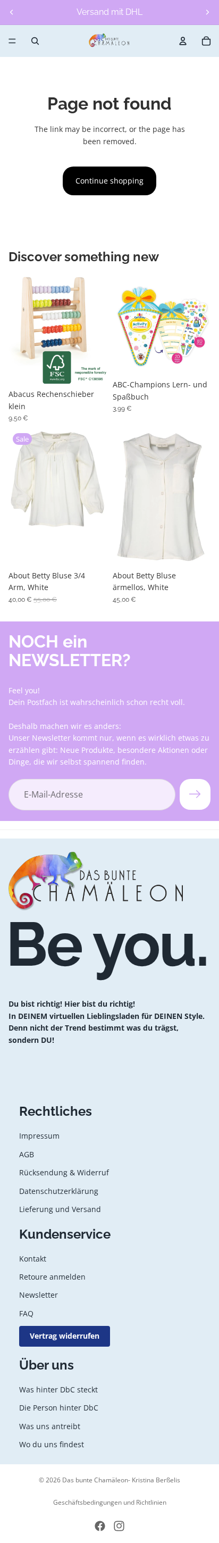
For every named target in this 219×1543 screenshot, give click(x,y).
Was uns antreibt (49, 1426)
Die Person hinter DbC (58, 1408)
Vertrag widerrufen (64, 1336)
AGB (26, 1154)
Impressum (39, 1136)
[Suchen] (35, 41)
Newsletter (38, 1295)
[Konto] (183, 41)
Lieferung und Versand (60, 1209)
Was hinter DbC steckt (58, 1389)
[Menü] (12, 41)
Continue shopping (109, 181)
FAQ (26, 1313)
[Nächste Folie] (207, 12)
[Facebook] (100, 1526)
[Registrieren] (195, 794)
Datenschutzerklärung (58, 1191)
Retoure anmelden (52, 1277)
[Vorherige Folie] (11, 12)
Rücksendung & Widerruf (64, 1172)
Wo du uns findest (51, 1444)
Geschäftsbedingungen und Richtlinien (109, 1502)
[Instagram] (119, 1526)
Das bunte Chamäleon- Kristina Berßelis (121, 1479)
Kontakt (32, 1259)
